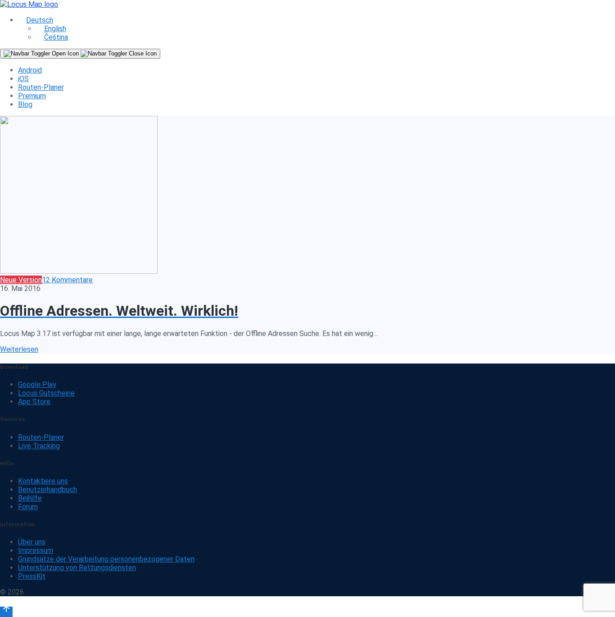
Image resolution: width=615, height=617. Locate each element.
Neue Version (21, 280)
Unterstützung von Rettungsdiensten (77, 567)
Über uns (31, 542)
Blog (25, 104)
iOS (23, 78)
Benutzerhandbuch (47, 489)
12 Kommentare (67, 280)
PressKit (31, 576)
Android (30, 70)
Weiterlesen (19, 349)
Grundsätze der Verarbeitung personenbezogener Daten (106, 559)
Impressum (35, 550)
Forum (28, 506)
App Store (34, 401)
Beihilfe (30, 498)
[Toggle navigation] (80, 54)
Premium (32, 96)
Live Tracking (39, 446)
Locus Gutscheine (46, 393)
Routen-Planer (41, 87)
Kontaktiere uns (43, 481)
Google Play (37, 384)
